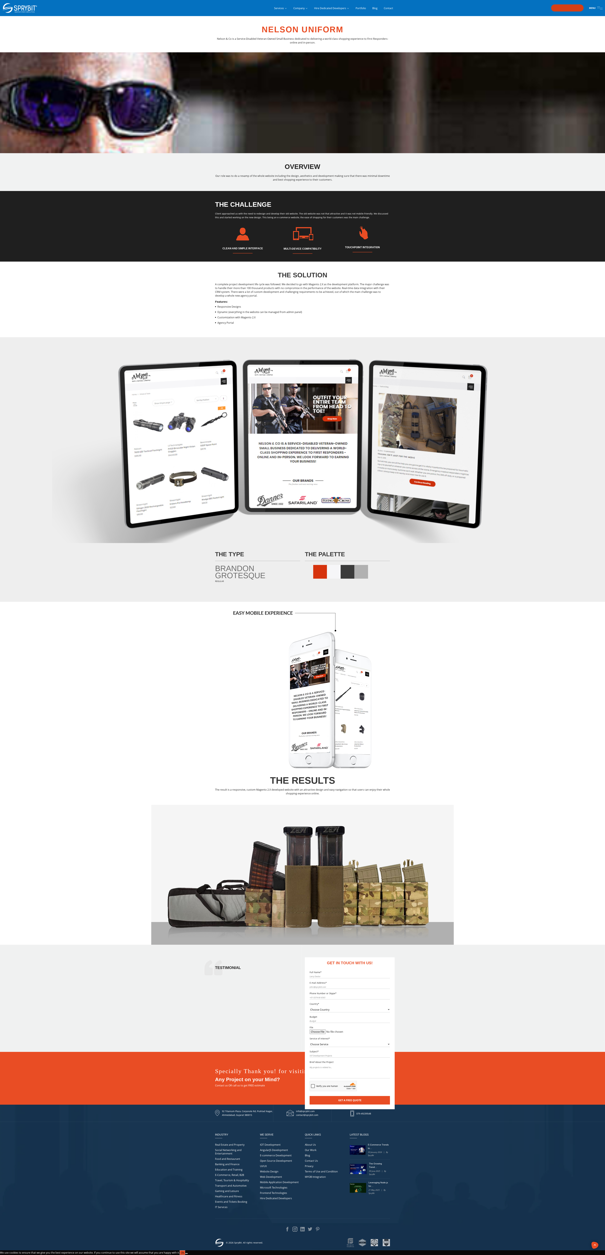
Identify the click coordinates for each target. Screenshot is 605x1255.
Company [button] (299, 8)
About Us (310, 1144)
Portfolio (361, 8)
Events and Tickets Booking (231, 1201)
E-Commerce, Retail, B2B (229, 1175)
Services (279, 8)
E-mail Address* (318, 982)
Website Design (269, 1171)
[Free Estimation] (567, 8)
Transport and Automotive (231, 1185)
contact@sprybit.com (307, 1114)
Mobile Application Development (279, 1182)
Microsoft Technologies (273, 1187)
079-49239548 (363, 1113)
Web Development (271, 1177)
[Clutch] (362, 1242)
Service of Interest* (320, 1038)
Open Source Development (276, 1160)
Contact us (221, 1085)
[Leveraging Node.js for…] (358, 1188)
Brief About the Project (322, 1062)
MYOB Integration (315, 1177)
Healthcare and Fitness (228, 1196)
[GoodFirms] (350, 1242)
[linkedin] (598, 1230)
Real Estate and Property (230, 1144)
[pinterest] (598, 1244)
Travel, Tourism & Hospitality (232, 1180)
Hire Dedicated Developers (330, 8)
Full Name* (316, 972)
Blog (374, 8)
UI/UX (263, 1166)
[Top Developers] (374, 1242)
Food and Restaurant (227, 1159)
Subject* (314, 1051)
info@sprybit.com (305, 1111)
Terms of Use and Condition (321, 1171)
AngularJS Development (274, 1150)
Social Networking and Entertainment (228, 1151)
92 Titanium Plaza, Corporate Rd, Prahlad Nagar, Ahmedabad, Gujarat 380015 (247, 1113)
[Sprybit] (19, 7)
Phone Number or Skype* (323, 993)
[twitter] (598, 1237)
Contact (388, 8)
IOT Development (270, 1144)
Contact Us (311, 1160)
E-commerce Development (276, 1155)
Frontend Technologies (273, 1193)
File (311, 1027)
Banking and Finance (227, 1164)
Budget (313, 1016)
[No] (186, 1253)
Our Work (310, 1150)
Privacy (309, 1166)
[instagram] (598, 1223)
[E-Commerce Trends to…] (358, 1150)
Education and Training (228, 1169)
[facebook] (598, 1216)
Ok (182, 1252)
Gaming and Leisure (227, 1191)
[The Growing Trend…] (358, 1169)
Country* (314, 1003)
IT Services (221, 1207)
